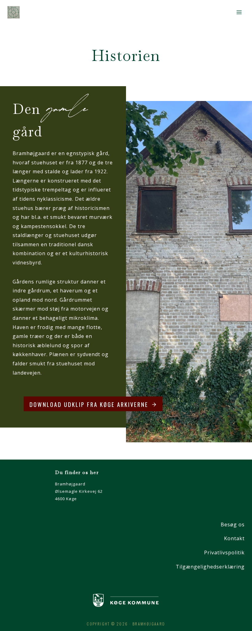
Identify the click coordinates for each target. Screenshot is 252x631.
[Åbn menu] (239, 12)
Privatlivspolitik (224, 552)
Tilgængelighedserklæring (210, 566)
